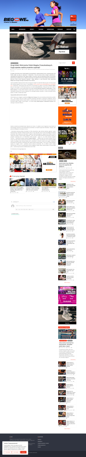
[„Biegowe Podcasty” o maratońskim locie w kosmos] (62, 405)
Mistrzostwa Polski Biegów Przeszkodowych (47, 69)
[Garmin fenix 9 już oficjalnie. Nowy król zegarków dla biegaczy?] (67, 150)
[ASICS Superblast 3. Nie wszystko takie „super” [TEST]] (62, 268)
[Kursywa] (18, 209)
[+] (32, 209)
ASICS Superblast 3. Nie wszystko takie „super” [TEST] (70, 270)
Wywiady (60, 29)
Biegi (13, 29)
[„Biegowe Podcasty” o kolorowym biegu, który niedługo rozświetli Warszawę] (62, 362)
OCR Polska (12, 70)
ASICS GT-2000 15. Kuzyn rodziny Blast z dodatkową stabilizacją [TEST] (70, 208)
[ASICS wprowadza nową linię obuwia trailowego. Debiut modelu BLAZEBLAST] (62, 260)
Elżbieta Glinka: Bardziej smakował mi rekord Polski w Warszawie (70, 379)
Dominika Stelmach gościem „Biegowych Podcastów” (69, 385)
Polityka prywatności (42, 445)
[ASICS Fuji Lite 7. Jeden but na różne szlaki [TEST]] (62, 254)
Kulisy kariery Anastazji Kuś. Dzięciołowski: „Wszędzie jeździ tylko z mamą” (66, 344)
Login (54, 201)
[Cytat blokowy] (26, 209)
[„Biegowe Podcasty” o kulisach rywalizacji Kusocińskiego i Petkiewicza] (62, 397)
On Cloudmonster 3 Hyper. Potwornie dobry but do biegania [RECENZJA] (70, 221)
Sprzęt (32, 29)
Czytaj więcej (72, 181)
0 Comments (25, 69)
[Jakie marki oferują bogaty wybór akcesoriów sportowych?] (62, 212)
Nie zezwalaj (16, 452)
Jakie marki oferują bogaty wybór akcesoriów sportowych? (70, 214)
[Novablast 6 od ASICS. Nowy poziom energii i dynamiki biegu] (62, 275)
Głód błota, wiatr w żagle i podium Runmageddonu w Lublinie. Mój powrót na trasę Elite (17, 189)
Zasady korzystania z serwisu (43, 443)
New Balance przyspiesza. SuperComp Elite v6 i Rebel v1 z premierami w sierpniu (70, 235)
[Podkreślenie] (20, 209)
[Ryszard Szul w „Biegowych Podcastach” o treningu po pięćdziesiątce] (62, 370)
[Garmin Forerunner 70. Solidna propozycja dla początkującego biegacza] (62, 226)
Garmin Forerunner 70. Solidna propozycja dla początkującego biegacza (70, 228)
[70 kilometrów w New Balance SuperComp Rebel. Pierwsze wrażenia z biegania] (62, 183)
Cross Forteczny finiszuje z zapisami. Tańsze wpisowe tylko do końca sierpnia (32, 189)
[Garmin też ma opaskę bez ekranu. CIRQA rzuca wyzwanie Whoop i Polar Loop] (62, 240)
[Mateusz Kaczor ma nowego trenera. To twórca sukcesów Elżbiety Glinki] (62, 390)
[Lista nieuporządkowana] (24, 209)
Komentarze (50, 29)
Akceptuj (23, 452)
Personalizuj (7, 452)
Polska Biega (70, 340)
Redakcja (19, 69)
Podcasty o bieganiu (64, 327)
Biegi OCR (31, 69)
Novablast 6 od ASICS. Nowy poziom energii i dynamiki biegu (70, 277)
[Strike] (21, 209)
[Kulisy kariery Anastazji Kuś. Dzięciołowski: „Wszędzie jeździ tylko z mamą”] (67, 330)
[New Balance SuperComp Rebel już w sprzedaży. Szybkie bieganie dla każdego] (62, 191)
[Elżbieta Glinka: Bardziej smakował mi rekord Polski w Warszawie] (62, 377)
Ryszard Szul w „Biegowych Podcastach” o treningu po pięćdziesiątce (70, 372)
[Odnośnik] (29, 209)
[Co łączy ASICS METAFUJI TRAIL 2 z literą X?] (62, 248)
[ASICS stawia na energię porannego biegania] (62, 200)
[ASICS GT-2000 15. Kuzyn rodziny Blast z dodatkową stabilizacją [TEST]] (62, 206)
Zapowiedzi (22, 29)
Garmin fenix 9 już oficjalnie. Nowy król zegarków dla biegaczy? (66, 165)
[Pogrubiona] (16, 209)
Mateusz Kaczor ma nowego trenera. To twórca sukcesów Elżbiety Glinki (70, 392)
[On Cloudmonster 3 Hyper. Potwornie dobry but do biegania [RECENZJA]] (62, 219)
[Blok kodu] (28, 209)
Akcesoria (61, 161)
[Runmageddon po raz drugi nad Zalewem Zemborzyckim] (48, 179)
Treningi (40, 29)
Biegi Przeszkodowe (14, 63)
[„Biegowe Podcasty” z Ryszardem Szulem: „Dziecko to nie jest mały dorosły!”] (62, 412)
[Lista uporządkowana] (23, 209)
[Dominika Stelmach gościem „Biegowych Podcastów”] (62, 383)
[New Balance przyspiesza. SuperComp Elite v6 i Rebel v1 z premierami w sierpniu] (62, 233)
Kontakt (69, 29)
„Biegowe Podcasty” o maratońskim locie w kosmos (70, 407)
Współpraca (40, 441)
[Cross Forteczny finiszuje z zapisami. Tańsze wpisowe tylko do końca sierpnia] (33, 179)
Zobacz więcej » (67, 282)
